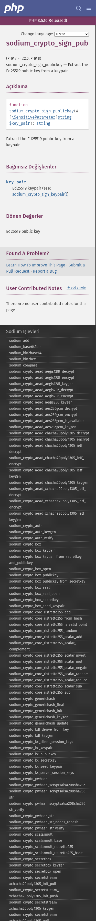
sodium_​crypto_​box (25, 544)
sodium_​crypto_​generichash (32, 698)
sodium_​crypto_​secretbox (30, 859)
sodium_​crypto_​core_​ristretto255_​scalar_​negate (48, 668)
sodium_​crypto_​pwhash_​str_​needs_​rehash (43, 822)
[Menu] (89, 8)
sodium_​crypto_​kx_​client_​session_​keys (41, 742)
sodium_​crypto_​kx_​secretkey (32, 760)
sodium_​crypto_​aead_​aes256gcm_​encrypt (43, 415)
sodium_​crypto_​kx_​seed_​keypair (35, 766)
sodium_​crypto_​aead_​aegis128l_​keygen (41, 384)
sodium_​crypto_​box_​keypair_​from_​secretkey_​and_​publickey (46, 560)
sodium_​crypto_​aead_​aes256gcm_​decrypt (43, 408)
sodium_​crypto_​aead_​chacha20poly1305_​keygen (48, 482)
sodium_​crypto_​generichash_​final (36, 705)
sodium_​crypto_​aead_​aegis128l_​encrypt (41, 377)
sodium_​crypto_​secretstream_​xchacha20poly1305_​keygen (34, 905)
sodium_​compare (23, 365)
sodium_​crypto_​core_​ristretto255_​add (40, 612)
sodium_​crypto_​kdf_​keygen (31, 736)
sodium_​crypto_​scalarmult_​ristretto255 (41, 847)
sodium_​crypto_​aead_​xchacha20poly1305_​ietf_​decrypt (47, 492)
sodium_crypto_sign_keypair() (39, 194)
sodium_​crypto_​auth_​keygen (32, 532)
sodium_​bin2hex (22, 359)
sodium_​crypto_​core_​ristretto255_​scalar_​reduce (48, 680)
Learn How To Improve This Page (35, 265)
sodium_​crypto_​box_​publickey (33, 575)
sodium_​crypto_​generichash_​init (35, 711)
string (64, 117)
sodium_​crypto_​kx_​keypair (30, 748)
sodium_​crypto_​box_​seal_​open (34, 594)
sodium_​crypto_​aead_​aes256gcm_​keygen (42, 427)
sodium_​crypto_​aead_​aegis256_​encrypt (41, 396)
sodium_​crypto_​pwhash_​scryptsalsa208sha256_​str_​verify (48, 806)
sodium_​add (19, 340)
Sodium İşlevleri (22, 331)
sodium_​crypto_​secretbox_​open (35, 871)
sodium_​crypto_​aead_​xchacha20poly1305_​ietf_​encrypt (47, 504)
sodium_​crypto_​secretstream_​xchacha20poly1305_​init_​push (34, 893)
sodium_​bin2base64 (25, 353)
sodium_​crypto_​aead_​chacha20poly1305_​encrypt (49, 439)
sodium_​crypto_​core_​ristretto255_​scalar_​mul (45, 661)
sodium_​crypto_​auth (25, 526)
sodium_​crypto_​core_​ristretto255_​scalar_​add (45, 637)
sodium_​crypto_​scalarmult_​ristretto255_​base (46, 853)
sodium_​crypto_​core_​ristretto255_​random (43, 631)
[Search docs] (78, 8)
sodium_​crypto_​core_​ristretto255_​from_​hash (45, 618)
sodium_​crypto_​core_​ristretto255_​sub (39, 692)
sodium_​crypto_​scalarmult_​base (35, 840)
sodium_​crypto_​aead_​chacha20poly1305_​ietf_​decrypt (46, 448)
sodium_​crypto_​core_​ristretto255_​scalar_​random (49, 674)
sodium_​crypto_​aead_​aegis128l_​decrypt (41, 371)
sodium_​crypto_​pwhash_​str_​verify (36, 828)
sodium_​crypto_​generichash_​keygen (38, 717)
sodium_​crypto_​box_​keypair (32, 550)
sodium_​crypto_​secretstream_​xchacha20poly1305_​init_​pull (34, 880)
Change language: (37, 33)
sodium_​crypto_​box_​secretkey (34, 600)
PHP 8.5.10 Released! (48, 20)
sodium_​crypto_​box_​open (30, 569)
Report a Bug (45, 271)
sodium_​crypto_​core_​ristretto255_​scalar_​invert (47, 655)
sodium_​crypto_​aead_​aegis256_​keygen (40, 402)
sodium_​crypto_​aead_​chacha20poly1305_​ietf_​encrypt (46, 461)
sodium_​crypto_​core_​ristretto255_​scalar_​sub (45, 686)
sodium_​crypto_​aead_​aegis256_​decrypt (41, 390)
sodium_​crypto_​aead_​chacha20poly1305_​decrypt (49, 433)
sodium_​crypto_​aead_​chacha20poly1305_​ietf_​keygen (46, 473)
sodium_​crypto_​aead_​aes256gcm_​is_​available (46, 421)
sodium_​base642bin (25, 347)
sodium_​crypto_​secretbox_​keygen (37, 865)
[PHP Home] (14, 8)
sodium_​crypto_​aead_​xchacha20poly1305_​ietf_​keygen (47, 516)
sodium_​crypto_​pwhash (28, 779)
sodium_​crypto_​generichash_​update (38, 723)
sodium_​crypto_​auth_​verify (31, 538)
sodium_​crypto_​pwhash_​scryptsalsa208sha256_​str (48, 794)
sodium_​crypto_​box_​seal (29, 587)
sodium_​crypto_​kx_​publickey (32, 754)
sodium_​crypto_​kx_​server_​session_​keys (41, 773)
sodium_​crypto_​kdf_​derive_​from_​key (39, 729)
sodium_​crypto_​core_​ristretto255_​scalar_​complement (42, 646)
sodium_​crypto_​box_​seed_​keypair (37, 606)
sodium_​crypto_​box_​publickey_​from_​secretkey (47, 581)
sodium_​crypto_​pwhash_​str (31, 816)
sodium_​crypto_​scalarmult (30, 834)
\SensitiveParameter (33, 117)
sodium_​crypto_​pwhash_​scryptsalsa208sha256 (47, 785)
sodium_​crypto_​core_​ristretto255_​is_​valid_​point (48, 624)
